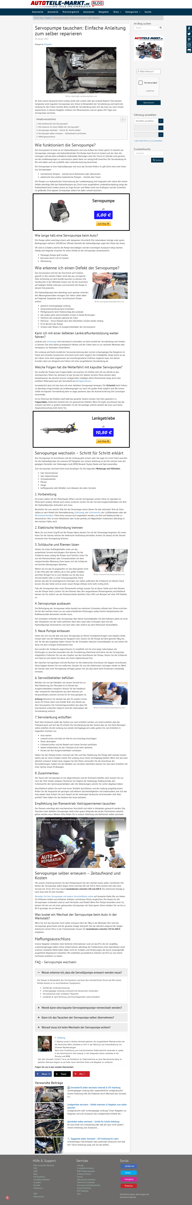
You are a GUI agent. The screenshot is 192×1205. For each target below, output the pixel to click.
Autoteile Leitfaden (41, 1179)
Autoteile (53, 12)
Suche (148, 12)
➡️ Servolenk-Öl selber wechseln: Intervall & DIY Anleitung (93, 1087)
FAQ (35, 1168)
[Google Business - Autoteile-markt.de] (189, 50)
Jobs (79, 1193)
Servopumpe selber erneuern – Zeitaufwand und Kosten (62, 133)
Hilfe (35, 1171)
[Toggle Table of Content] (121, 119)
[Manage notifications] (7, 1197)
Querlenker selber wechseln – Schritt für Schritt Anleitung (93, 1121)
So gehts (37, 1182)
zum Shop (102, 223)
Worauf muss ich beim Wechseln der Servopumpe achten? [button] (76, 1027)
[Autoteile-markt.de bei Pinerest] (189, 39)
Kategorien (132, 12)
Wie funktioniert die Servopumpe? (53, 123)
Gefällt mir (129, 1166)
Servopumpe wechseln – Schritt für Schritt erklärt (59, 130)
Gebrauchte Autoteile (86, 1179)
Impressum (38, 1188)
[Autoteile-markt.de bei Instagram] (189, 45)
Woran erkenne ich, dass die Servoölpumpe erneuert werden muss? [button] (82, 972)
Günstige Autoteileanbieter (88, 1185)
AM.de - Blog (38, 18)
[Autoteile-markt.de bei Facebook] (189, 28)
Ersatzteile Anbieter (85, 1168)
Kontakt (36, 1185)
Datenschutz (38, 1196)
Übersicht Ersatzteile (86, 1182)
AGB (35, 1193)
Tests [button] (116, 12)
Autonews (88, 12)
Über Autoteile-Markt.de (43, 1165)
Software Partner (84, 1174)
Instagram (129, 1179)
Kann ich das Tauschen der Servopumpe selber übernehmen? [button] (78, 1017)
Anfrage (80, 1165)
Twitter (128, 1172)
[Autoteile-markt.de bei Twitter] (189, 34)
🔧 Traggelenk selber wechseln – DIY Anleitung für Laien (92, 1138)
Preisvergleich (71, 12)
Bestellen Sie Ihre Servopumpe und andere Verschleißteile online (64, 896)
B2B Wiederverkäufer (86, 1171)
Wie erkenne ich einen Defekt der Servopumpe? (58, 127)
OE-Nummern (39, 1176)
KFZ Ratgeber (83, 1191)
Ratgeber (104, 12)
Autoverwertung (84, 1188)
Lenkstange (51, 341)
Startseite (37, 12)
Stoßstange (79, 512)
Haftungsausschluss (46, 136)
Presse (80, 1176)
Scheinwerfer (94, 512)
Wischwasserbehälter (44, 515)
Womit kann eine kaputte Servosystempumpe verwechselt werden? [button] (82, 1007)
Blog (35, 1174)
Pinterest (129, 1185)
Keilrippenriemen (83, 381)
